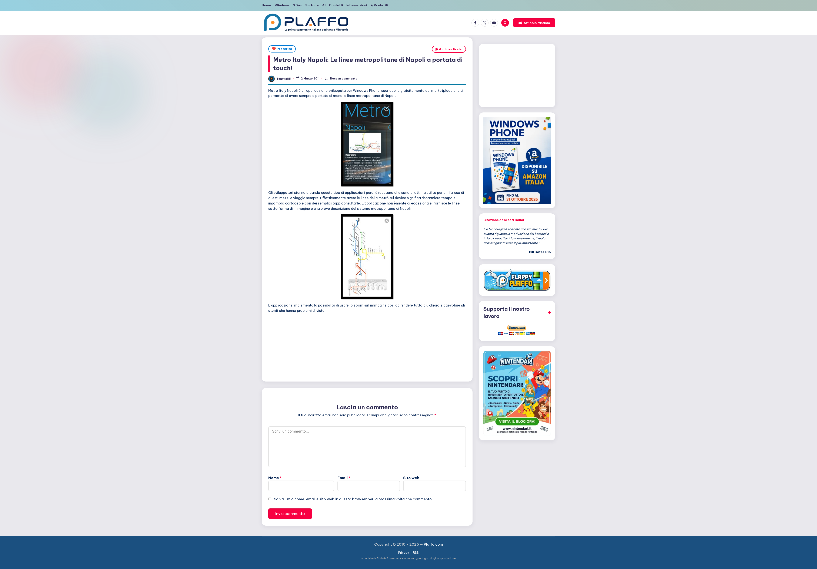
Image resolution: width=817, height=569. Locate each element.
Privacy (403, 553)
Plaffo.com (433, 544)
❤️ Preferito (282, 49)
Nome (274, 477)
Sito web (411, 477)
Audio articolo (450, 49)
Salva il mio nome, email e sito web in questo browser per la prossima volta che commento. (353, 499)
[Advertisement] (367, 346)
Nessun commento (343, 78)
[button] (534, 22)
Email (343, 477)
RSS (416, 553)
